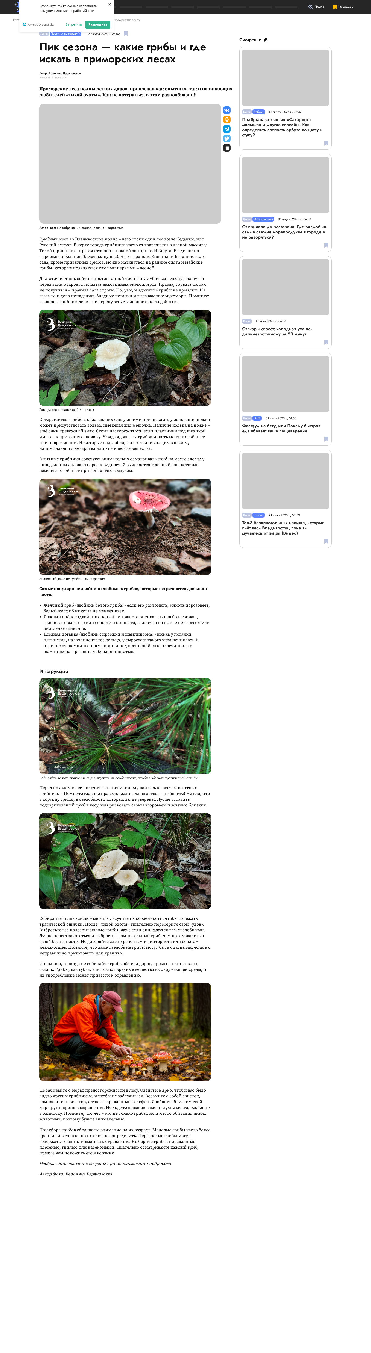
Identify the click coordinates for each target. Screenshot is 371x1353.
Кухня (44, 33)
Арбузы (259, 112)
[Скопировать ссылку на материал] (227, 148)
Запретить (74, 24)
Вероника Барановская (65, 74)
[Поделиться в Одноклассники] (227, 119)
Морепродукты (263, 219)
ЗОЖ (257, 418)
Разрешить (97, 24)
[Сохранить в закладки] (126, 33)
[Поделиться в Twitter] (227, 138)
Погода (258, 515)
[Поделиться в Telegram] (227, 129)
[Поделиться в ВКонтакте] (227, 110)
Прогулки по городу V (65, 33)
